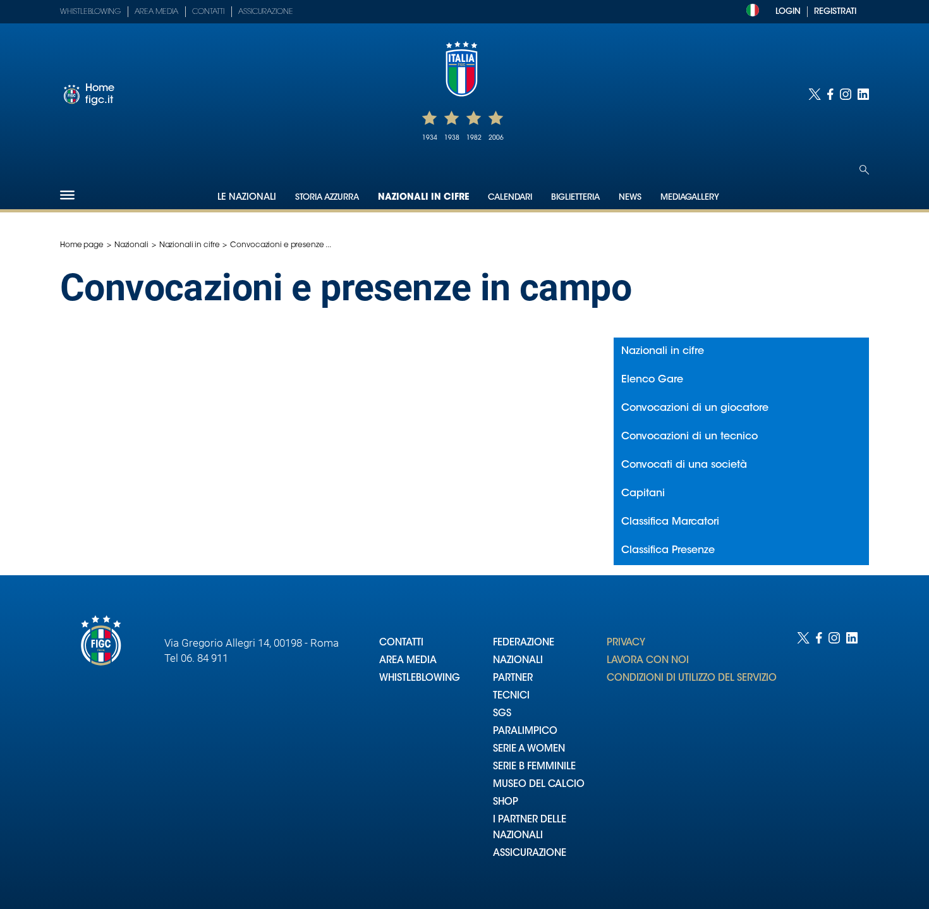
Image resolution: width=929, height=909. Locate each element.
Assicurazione (265, 12)
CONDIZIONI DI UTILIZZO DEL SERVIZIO (692, 678)
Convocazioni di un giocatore (694, 408)
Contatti (208, 12)
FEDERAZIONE (523, 643)
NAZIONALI (518, 661)
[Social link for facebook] (830, 94)
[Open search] (864, 169)
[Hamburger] (67, 195)
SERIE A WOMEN (529, 749)
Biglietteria (575, 197)
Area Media (156, 12)
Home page (82, 245)
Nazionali (131, 245)
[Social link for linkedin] (863, 94)
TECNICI (511, 696)
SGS (502, 714)
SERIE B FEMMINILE (534, 767)
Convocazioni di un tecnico (689, 437)
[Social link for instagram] (845, 94)
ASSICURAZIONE (529, 853)
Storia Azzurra (327, 197)
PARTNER (513, 678)
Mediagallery (689, 197)
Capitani (643, 494)
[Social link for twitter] (814, 94)
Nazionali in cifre (423, 197)
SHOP (505, 802)
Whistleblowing (90, 12)
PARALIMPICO (525, 731)
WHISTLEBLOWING (419, 678)
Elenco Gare (652, 380)
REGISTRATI (835, 12)
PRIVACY (626, 643)
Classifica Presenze (668, 551)
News (630, 197)
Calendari (510, 197)
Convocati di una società (684, 465)
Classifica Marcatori (670, 522)
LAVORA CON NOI (648, 661)
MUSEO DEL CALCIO (539, 785)
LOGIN (788, 12)
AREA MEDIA (408, 661)
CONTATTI (401, 643)
